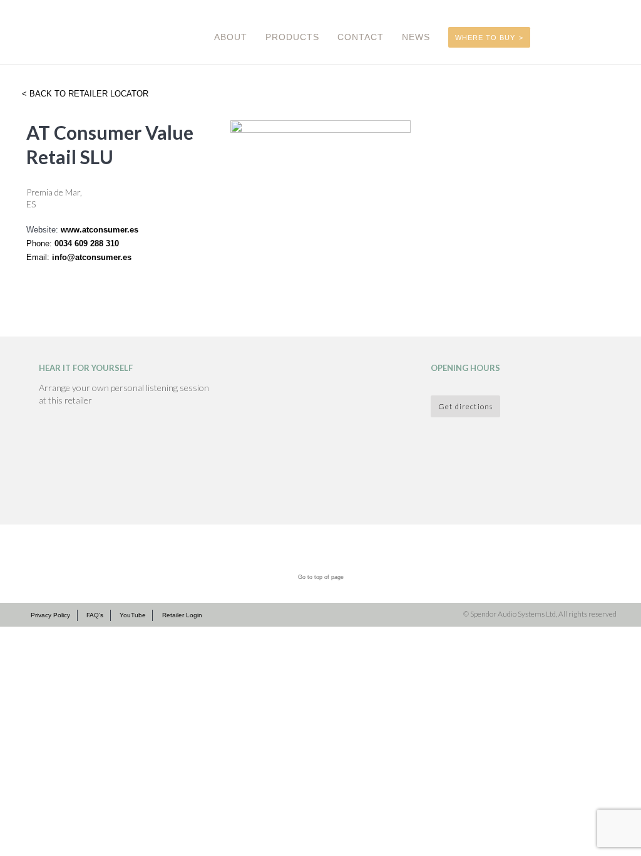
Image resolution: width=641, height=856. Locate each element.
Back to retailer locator (87, 93)
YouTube (133, 615)
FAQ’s (94, 615)
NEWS (416, 37)
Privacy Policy (50, 615)
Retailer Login (182, 615)
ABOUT (230, 37)
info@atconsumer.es (91, 257)
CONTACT (360, 37)
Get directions (465, 406)
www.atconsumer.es (99, 229)
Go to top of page (321, 577)
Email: (39, 257)
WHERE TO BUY (485, 37)
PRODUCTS (292, 37)
